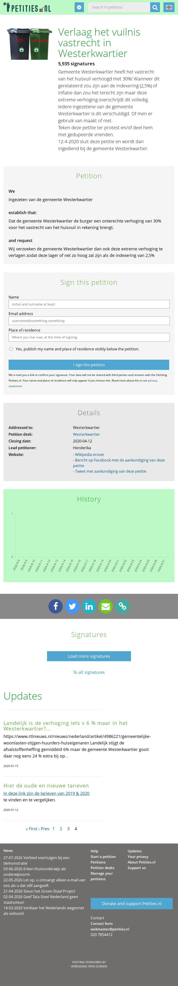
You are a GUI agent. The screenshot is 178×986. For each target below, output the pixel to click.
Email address (21, 313)
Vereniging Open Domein (89, 966)
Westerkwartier (86, 434)
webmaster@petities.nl (110, 929)
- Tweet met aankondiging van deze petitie (109, 471)
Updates (135, 851)
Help (94, 851)
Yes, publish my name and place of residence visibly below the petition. (77, 349)
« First (31, 828)
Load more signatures (89, 656)
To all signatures (89, 672)
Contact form (102, 923)
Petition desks (102, 867)
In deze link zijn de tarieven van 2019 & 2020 (46, 793)
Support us (137, 867)
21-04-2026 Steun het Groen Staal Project (39, 891)
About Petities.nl (142, 862)
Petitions (98, 862)
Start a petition (103, 856)
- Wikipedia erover (89, 454)
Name (14, 297)
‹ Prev (43, 828)
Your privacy (138, 856)
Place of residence (24, 330)
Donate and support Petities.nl (132, 903)
